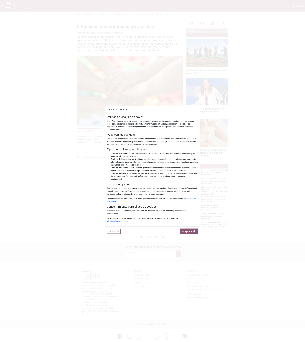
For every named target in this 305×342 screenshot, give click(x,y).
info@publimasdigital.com (117, 221)
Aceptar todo (189, 231)
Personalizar (113, 231)
